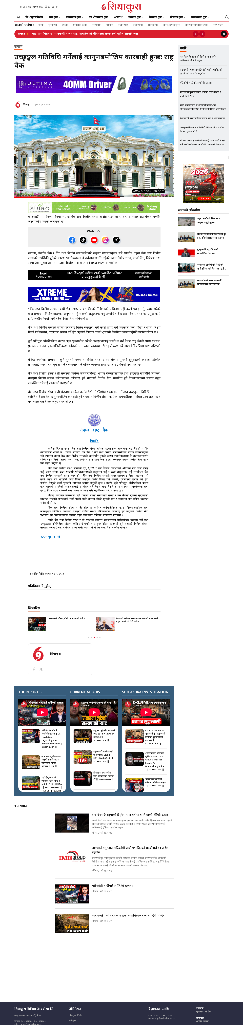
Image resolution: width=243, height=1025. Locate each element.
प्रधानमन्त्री (138, 25)
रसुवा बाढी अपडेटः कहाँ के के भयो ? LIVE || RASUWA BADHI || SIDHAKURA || (103, 756)
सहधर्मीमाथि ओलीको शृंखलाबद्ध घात (131, 618)
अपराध (118, 17)
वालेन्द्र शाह (153, 25)
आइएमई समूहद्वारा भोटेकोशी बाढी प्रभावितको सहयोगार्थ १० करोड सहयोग (130, 850)
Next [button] (202, 34)
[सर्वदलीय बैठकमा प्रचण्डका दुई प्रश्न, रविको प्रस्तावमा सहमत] (186, 237)
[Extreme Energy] (94, 294)
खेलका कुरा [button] (176, 17)
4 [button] (97, 637)
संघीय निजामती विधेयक (196, 25)
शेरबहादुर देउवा (80, 25)
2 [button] (91, 637)
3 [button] (94, 637)
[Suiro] (94, 207)
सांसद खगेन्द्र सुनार (171, 25)
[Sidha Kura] (121, 7)
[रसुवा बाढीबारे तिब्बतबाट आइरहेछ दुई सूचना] (186, 221)
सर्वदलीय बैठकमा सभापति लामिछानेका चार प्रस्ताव (209, 282)
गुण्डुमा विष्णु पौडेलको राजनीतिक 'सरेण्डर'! (207, 251)
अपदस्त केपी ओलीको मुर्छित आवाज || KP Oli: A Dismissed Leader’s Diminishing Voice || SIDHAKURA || (154, 761)
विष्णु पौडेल (218, 25)
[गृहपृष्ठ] (18, 17)
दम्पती (65, 25)
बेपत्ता (40, 25)
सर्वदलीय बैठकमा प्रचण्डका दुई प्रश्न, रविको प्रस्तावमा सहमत (211, 236)
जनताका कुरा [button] (73, 17)
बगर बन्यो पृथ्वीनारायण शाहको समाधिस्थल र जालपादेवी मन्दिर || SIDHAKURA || (51, 761)
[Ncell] (94, 275)
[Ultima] (94, 84)
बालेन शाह (123, 25)
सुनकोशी (52, 25)
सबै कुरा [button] (53, 17)
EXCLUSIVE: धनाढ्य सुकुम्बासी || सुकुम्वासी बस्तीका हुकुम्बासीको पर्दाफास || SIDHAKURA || (155, 737)
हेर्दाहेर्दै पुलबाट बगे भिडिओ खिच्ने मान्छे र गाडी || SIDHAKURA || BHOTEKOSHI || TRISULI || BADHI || (51, 786)
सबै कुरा (72, 1020)
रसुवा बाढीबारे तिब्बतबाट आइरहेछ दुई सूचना (209, 220)
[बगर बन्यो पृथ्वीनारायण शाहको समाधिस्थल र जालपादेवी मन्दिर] (72, 923)
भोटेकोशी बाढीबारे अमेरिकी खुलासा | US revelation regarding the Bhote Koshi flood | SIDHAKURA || (51, 739)
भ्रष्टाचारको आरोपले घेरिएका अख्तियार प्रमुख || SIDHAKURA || (155, 782)
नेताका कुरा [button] (134, 17)
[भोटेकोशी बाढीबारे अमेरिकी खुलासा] (72, 893)
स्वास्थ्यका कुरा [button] (199, 17)
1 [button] (88, 637)
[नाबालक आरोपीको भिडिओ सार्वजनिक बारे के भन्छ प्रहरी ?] (186, 267)
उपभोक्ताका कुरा (98, 17)
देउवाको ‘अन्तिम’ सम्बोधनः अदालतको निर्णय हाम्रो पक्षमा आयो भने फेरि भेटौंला (69, 620)
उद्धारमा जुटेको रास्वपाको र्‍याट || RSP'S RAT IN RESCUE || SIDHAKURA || (104, 735)
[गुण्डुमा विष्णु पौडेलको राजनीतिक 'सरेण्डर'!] (186, 252)
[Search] (227, 17)
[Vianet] (203, 183)
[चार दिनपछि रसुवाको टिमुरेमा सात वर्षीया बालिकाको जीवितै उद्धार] (72, 823)
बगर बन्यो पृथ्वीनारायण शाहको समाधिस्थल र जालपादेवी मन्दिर (128, 916)
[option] (111, 34)
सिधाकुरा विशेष (34, 17)
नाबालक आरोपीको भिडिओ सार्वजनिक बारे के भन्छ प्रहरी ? (211, 267)
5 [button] (100, 637)
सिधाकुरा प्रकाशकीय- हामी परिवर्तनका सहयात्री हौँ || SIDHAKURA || (104, 776)
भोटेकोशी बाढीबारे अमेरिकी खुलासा (112, 886)
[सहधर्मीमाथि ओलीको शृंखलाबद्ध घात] (105, 624)
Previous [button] (196, 34)
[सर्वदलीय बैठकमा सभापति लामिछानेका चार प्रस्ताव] (186, 283)
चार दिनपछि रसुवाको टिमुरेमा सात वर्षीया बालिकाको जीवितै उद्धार (70, 34)
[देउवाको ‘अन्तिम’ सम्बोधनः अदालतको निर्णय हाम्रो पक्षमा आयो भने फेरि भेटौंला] (37, 624)
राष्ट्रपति (109, 25)
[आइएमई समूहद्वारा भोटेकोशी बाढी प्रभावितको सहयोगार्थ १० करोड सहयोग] (72, 856)
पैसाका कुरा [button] (155, 17)
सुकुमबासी (96, 25)
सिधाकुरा (27, 104)
